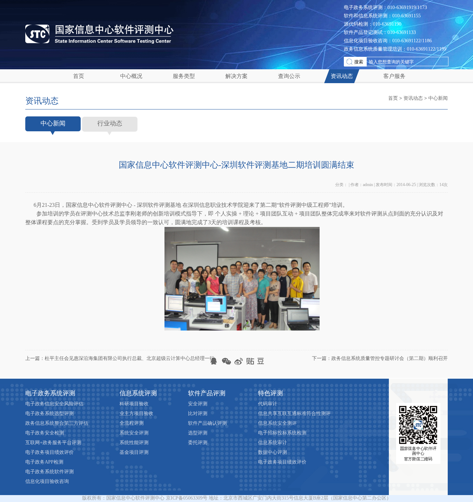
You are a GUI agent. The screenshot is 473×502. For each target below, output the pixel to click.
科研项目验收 (134, 403)
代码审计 (267, 403)
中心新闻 (438, 98)
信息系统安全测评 (277, 423)
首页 (78, 76)
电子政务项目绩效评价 (49, 452)
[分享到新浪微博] (238, 361)
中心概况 (131, 76)
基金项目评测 (134, 452)
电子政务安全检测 (44, 432)
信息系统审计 (272, 442)
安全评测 (197, 403)
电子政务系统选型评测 (49, 413)
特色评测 (270, 393)
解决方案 (236, 76)
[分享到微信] (226, 361)
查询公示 (289, 76)
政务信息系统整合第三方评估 (56, 423)
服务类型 (184, 76)
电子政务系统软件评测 (49, 471)
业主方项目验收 (136, 413)
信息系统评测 (138, 393)
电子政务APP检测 (44, 462)
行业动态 (109, 123)
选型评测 (197, 432)
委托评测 (197, 442)
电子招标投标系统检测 (282, 432)
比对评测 (197, 413)
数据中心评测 (272, 452)
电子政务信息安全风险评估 (54, 403)
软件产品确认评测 (207, 423)
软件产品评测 (206, 393)
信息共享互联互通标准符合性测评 (294, 413)
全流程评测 (131, 423)
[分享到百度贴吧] (249, 361)
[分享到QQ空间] (215, 361)
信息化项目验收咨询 (47, 481)
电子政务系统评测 (50, 393)
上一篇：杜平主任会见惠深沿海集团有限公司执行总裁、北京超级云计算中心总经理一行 (119, 358)
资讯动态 (342, 76)
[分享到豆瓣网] (261, 361)
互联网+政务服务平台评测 (53, 442)
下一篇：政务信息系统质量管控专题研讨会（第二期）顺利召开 (380, 358)
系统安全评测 (134, 432)
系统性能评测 (134, 442)
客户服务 (394, 76)
